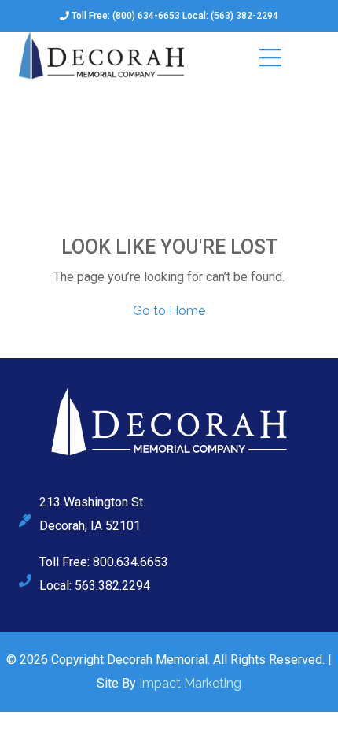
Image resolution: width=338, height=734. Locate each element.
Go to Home (169, 310)
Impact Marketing (190, 683)
